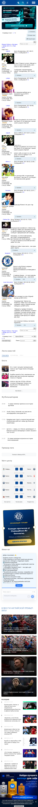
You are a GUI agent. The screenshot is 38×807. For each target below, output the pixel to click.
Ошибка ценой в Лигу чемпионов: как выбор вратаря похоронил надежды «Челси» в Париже (22, 376)
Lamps (8, 78)
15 (23, 163)
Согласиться (19, 806)
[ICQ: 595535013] (24, 279)
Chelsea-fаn (6, 219)
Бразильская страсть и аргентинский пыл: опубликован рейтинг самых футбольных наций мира (20, 421)
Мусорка (14, 44)
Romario (7, 190)
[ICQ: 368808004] (25, 325)
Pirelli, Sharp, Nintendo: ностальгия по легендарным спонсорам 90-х (19, 412)
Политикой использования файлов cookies (21, 803)
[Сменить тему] (18, 2)
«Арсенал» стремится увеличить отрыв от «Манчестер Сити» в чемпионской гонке (11, 766)
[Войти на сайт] (27, 2)
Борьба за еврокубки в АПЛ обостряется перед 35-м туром (12, 742)
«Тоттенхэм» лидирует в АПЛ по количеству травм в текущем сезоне (12, 753)
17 (20, 221)
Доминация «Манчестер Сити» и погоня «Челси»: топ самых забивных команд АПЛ (12, 731)
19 (23, 284)
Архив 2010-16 (7, 46)
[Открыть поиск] (23, 2)
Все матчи (7, 502)
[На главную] (4, 3)
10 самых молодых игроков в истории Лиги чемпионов (20, 439)
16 (23, 192)
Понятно (19, 585)
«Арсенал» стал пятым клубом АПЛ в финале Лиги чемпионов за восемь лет (12, 719)
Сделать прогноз (19, 541)
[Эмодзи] (28, 596)
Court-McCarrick (8, 282)
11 (28, 53)
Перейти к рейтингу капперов (24, 797)
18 (22, 255)
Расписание (19, 502)
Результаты (30, 502)
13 (28, 107)
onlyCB (8, 51)
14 (23, 134)
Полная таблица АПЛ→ (19, 454)
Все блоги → (19, 391)
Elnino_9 (8, 161)
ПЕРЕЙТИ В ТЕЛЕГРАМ (17, 26)
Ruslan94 (7, 253)
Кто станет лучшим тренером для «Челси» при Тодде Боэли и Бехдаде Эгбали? (21, 368)
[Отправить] (32, 596)
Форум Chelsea (6, 44)
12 (28, 80)
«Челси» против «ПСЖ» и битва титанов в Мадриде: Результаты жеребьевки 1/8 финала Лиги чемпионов (20, 383)
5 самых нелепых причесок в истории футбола (20, 404)
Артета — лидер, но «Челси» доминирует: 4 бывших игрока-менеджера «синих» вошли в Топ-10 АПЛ (21, 430)
